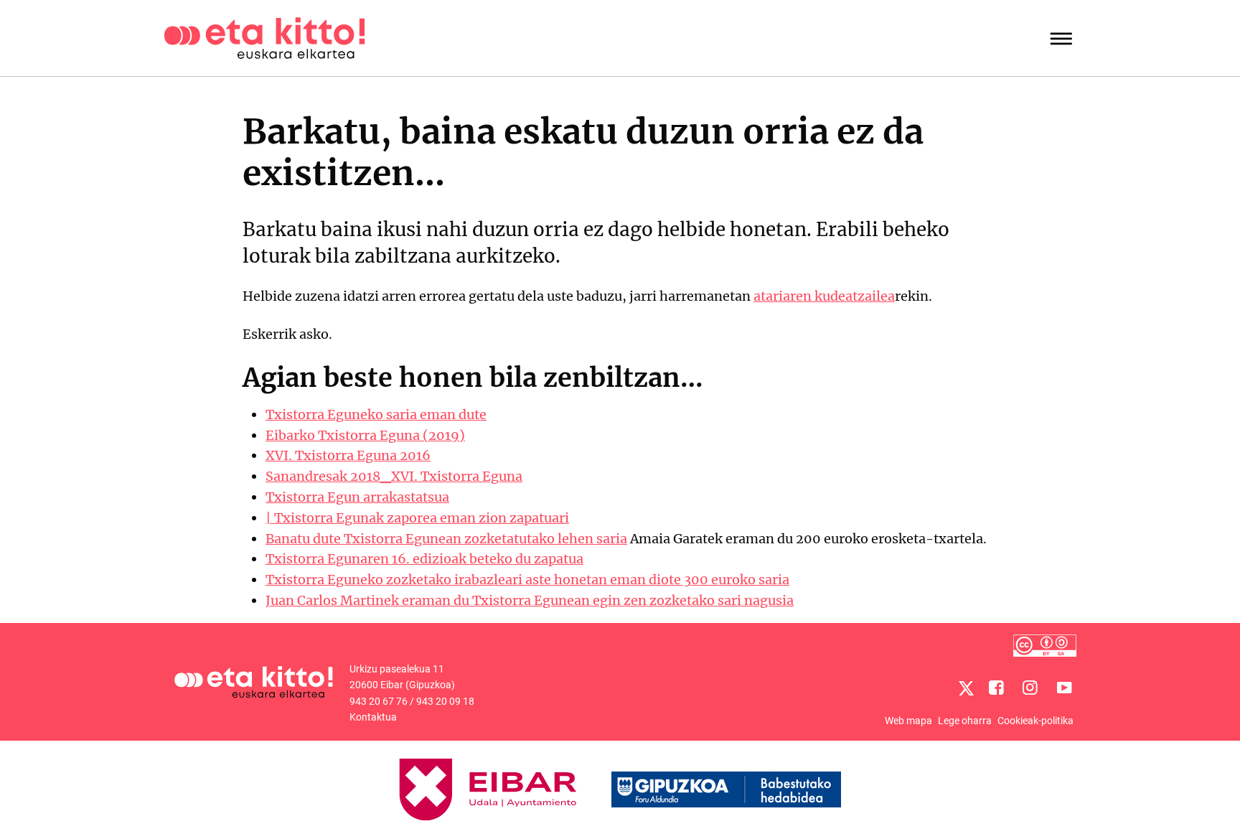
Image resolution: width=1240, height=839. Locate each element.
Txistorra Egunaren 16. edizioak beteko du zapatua (424, 558)
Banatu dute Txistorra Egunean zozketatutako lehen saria (446, 538)
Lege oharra (965, 720)
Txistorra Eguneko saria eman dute (376, 414)
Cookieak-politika (1035, 720)
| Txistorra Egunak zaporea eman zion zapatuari (417, 518)
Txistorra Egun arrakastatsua (357, 497)
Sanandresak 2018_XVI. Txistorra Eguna (394, 476)
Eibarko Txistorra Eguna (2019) (365, 435)
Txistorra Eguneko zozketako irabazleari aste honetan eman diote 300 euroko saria (527, 579)
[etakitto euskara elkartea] (264, 37)
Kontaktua (373, 717)
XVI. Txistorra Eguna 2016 (348, 455)
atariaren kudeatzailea (824, 296)
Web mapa (908, 720)
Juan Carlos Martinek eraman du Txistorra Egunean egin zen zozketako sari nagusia (530, 600)
